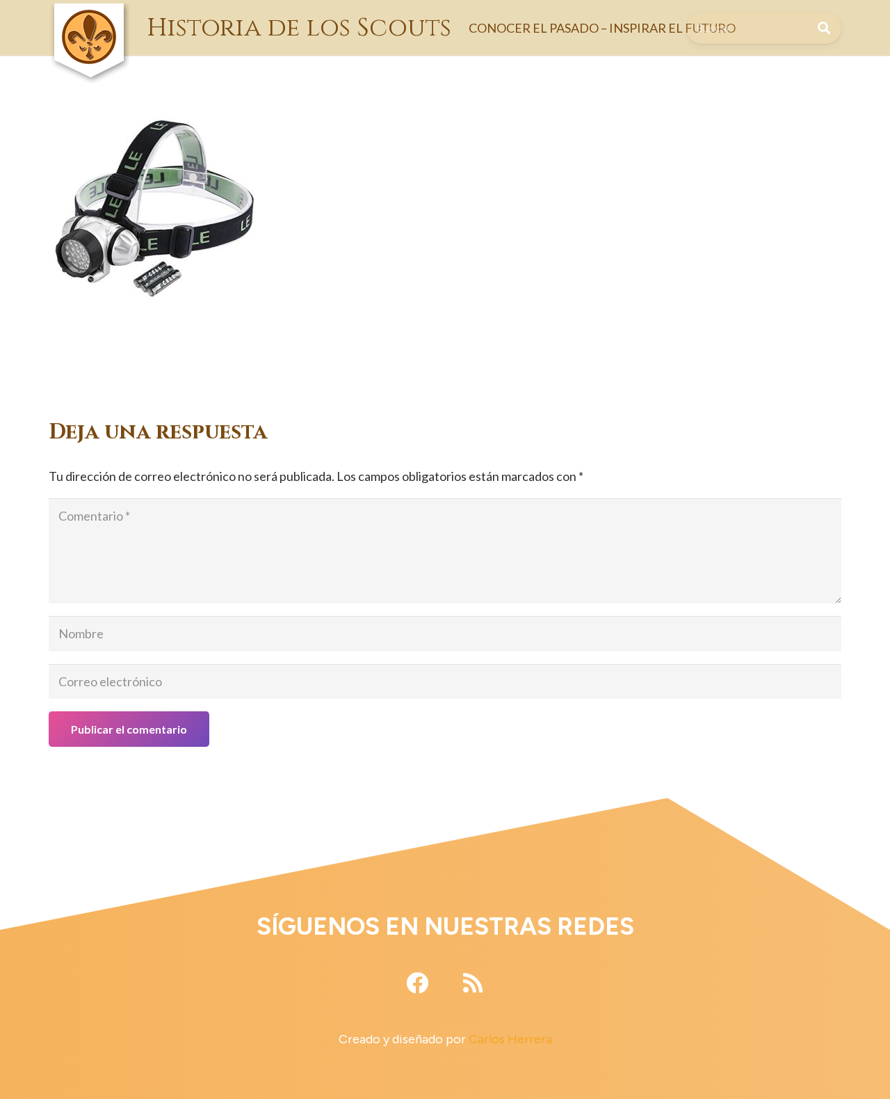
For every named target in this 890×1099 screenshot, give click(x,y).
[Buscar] (824, 27)
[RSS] (473, 983)
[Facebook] (417, 983)
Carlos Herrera (510, 1039)
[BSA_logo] (89, 13)
